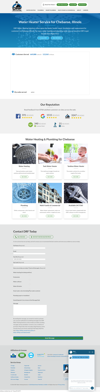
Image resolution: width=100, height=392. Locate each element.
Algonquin (40, 372)
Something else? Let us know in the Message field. (26, 300)
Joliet (39, 374)
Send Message (49, 338)
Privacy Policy (61, 384)
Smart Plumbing (51, 10)
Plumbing (41, 10)
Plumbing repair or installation (21, 295)
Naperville (26, 365)
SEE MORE (24, 176)
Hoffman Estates (15, 377)
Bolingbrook (27, 372)
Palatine (13, 370)
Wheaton (13, 372)
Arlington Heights (28, 370)
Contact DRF (73, 4)
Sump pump (16, 277)
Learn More (68, 379)
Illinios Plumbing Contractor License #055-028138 (59, 356)
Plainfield (13, 367)
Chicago (12, 365)
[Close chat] (92, 352)
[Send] (92, 388)
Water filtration (17, 286)
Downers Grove (41, 370)
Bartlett (26, 374)
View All (40, 379)
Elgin (39, 367)
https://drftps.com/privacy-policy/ (25, 330)
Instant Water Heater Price (42, 237)
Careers (85, 10)
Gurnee (26, 379)
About (79, 10)
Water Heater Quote (62, 4)
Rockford (40, 377)
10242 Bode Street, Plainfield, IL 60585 (38, 384)
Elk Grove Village (15, 379)
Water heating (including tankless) (22, 272)
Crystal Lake (13, 374)
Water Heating (31, 10)
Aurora (39, 365)
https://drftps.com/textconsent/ (21, 332)
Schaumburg (27, 367)
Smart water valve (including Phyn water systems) (26, 291)
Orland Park (27, 377)
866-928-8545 (82, 4)
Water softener (17, 281)
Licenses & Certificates (58, 354)
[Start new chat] (90, 352)
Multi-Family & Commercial (66, 10)
